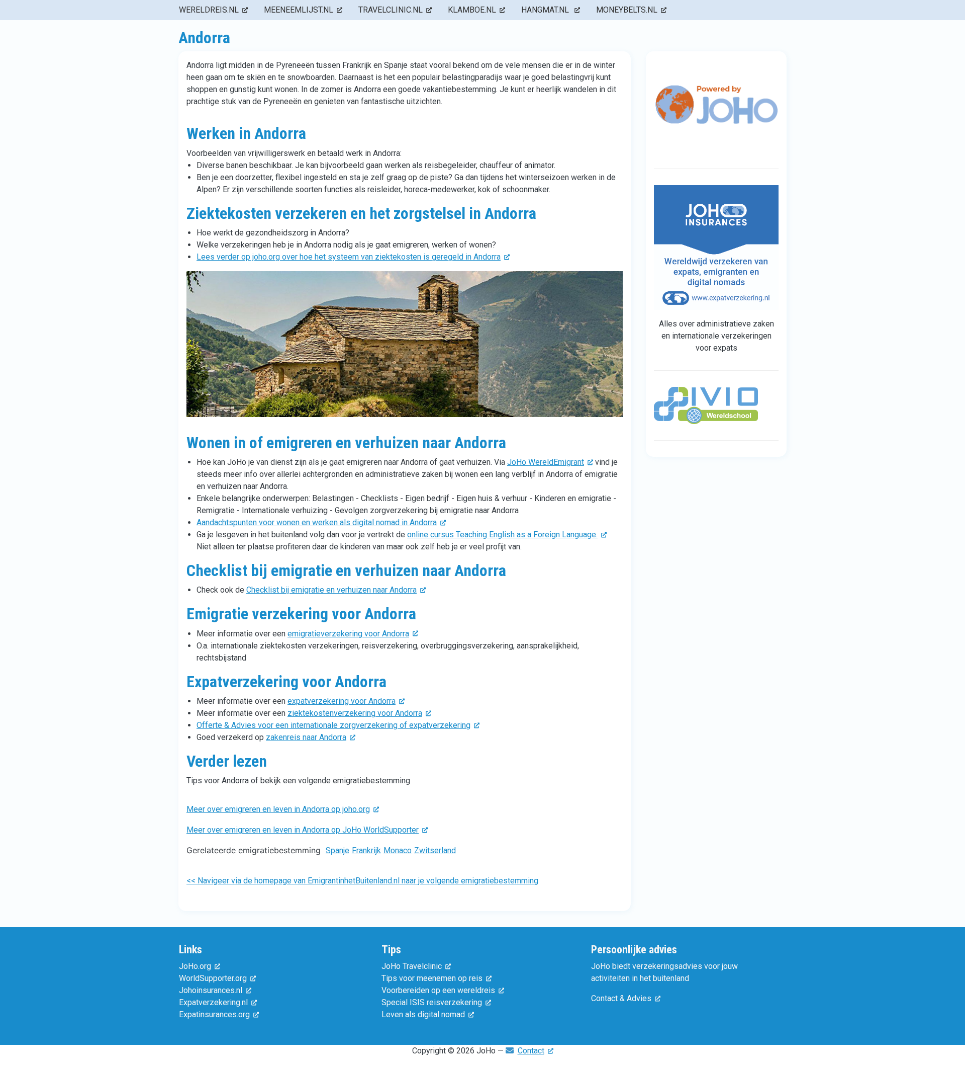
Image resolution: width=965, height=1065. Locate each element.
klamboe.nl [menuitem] (472, 10)
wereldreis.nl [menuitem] (209, 10)
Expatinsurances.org (214, 1014)
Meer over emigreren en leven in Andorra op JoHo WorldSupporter (302, 830)
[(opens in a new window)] (716, 113)
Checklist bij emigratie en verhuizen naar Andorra (331, 590)
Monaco (397, 850)
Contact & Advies (621, 998)
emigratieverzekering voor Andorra (348, 633)
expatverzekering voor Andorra (341, 701)
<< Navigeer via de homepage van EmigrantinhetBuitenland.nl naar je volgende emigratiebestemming (362, 880)
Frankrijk (366, 850)
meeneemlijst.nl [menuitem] (298, 10)
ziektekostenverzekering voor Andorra (354, 713)
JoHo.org (195, 966)
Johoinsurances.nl (210, 990)
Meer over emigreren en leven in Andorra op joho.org (278, 809)
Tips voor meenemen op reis (431, 978)
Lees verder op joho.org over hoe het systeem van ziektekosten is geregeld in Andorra (349, 257)
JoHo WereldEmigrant (545, 462)
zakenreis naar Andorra (306, 737)
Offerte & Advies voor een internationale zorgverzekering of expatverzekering (333, 725)
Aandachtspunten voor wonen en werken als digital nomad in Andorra (317, 522)
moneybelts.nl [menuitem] (626, 10)
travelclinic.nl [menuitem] (390, 10)
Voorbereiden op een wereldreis (438, 990)
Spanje (337, 850)
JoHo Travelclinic (411, 966)
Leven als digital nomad (423, 1014)
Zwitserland (435, 850)
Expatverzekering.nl (213, 1002)
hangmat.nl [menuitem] (546, 10)
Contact (531, 1050)
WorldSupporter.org (213, 978)
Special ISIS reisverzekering (431, 1002)
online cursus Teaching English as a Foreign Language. (502, 534)
